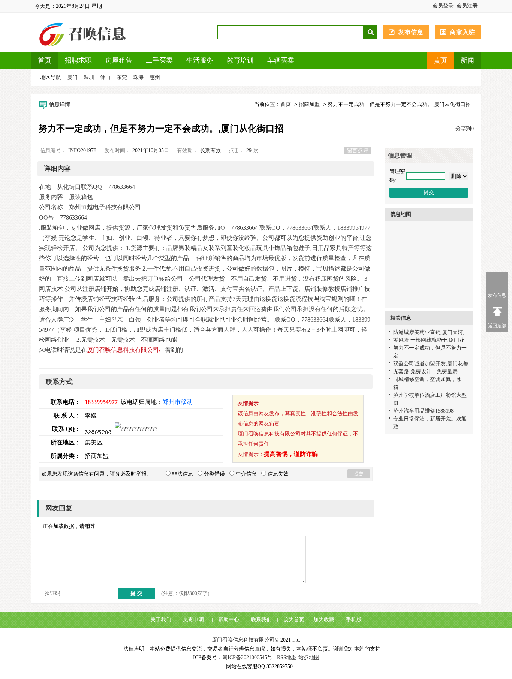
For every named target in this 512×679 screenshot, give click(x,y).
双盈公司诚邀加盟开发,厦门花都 (430, 363)
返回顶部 (497, 325)
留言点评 (357, 150)
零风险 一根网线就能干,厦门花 (428, 340)
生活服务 (199, 60)
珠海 (138, 77)
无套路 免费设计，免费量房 (425, 371)
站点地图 (308, 657)
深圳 (89, 77)
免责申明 (193, 619)
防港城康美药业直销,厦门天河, (428, 332)
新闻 (467, 60)
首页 (44, 60)
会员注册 (467, 6)
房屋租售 (118, 60)
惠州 (155, 77)
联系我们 (261, 619)
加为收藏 (323, 619)
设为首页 (293, 619)
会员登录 (443, 6)
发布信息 (411, 32)
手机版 (354, 619)
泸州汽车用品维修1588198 (423, 411)
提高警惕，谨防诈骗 (291, 454)
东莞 (122, 77)
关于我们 (160, 619)
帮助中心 (228, 619)
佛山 (105, 77)
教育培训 (240, 60)
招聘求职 (78, 60)
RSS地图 (287, 657)
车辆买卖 (280, 60)
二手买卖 (159, 60)
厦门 (72, 77)
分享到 (463, 129)
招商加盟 (309, 104)
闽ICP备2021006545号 (247, 657)
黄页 (440, 60)
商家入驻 (462, 32)
